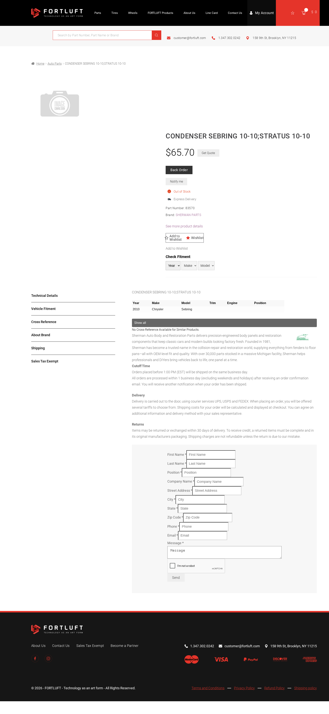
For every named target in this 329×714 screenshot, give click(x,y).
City (171, 499)
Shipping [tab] (38, 348)
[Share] (26, 705)
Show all (140, 322)
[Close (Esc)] (36, 705)
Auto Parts (55, 63)
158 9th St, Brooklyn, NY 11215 (274, 38)
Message (175, 543)
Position (174, 472)
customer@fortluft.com (190, 38)
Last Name (176, 463)
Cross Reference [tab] (43, 322)
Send (176, 578)
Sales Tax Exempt (90, 646)
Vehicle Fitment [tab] (43, 309)
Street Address (179, 490)
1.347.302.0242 (229, 38)
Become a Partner (124, 646)
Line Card (212, 13)
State (172, 508)
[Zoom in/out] (5, 705)
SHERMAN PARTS (188, 215)
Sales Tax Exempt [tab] (44, 361)
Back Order (179, 170)
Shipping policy (305, 688)
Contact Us (235, 13)
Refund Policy (274, 688)
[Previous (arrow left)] (5, 712)
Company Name (180, 482)
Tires (114, 13)
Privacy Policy (244, 688)
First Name (176, 455)
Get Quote (208, 153)
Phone (173, 526)
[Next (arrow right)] (15, 712)
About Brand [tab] (40, 335)
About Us (189, 13)
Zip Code (175, 517)
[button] (185, 238)
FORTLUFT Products (160, 13)
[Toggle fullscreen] (15, 705)
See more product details (184, 226)
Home (40, 63)
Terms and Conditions (208, 688)
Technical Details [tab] (44, 296)
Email (172, 535)
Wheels (132, 13)
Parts (97, 13)
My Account (264, 13)
